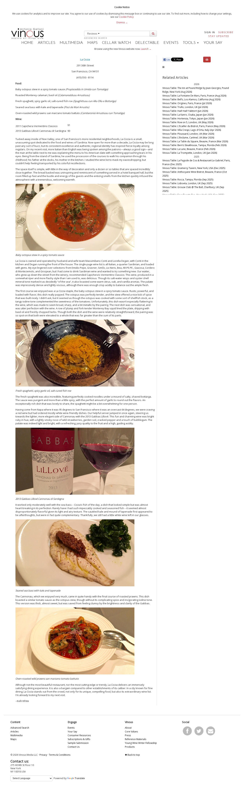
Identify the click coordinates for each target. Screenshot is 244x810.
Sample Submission (78, 743)
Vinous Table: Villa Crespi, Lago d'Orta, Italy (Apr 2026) (191, 130)
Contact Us (73, 746)
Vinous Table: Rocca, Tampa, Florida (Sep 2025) (187, 179)
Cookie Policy (126, 16)
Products (130, 746)
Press (128, 735)
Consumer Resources (79, 735)
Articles (46, 43)
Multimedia (71, 43)
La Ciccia (85, 59)
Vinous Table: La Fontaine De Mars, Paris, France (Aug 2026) (194, 95)
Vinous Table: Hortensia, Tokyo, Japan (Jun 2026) (188, 118)
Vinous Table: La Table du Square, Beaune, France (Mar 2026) (195, 141)
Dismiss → (122, 22)
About (128, 727)
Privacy (43, 754)
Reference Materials (135, 739)
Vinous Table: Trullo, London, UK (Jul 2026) (185, 107)
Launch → (146, 49)
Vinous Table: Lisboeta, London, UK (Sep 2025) (187, 183)
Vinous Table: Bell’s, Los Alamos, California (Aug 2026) (191, 99)
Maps (92, 43)
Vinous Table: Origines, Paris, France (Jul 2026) (187, 103)
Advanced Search (95, 38)
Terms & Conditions (59, 754)
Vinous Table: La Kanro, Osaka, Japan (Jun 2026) (187, 114)
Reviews (92, 33)
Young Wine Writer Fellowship (141, 743)
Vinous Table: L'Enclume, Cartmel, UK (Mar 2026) (188, 137)
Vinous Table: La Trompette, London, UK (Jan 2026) (189, 152)
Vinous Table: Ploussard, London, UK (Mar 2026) (188, 133)
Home (27, 43)
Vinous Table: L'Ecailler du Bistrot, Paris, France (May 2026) (193, 126)
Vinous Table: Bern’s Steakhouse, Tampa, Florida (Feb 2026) (194, 145)
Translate (80, 778)
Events (171, 43)
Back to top (133, 754)
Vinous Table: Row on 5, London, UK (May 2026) (187, 122)
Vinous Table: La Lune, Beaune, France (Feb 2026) (188, 149)
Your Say (213, 43)
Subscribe (225, 32)
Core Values (131, 731)
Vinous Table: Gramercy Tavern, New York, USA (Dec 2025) (193, 168)
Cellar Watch (116, 43)
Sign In (209, 32)
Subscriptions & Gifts (79, 739)
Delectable (147, 43)
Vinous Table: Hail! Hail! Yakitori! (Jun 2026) (185, 110)
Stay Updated (218, 36)
